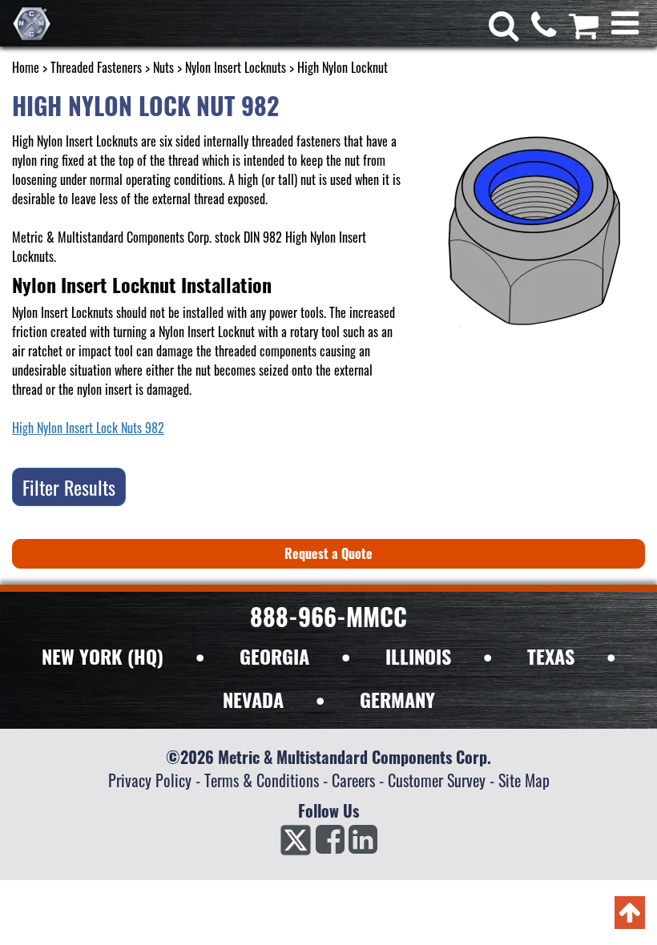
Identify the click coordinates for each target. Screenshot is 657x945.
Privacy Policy (149, 780)
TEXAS (550, 655)
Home (25, 67)
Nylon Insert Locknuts (235, 67)
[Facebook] (330, 844)
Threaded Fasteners (96, 67)
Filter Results (68, 486)
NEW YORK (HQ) (102, 655)
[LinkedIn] (363, 844)
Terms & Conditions (261, 780)
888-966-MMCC (328, 616)
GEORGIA (274, 655)
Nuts (163, 67)
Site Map (524, 780)
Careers (353, 780)
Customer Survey (437, 780)
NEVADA (253, 699)
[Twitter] (296, 844)
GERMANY (397, 699)
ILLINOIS (418, 655)
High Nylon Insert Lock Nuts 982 (88, 427)
